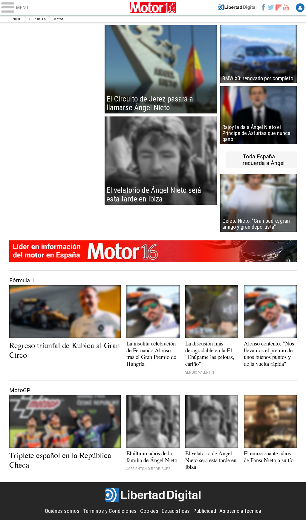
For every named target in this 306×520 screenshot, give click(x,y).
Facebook (263, 7)
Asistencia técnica (240, 511)
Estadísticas (176, 511)
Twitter (271, 7)
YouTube (286, 7)
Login (300, 8)
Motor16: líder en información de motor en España (153, 251)
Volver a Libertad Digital (237, 7)
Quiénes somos (62, 511)
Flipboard (278, 7)
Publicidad (204, 511)
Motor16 (153, 7)
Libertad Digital (153, 495)
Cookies (149, 511)
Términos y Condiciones (110, 511)
